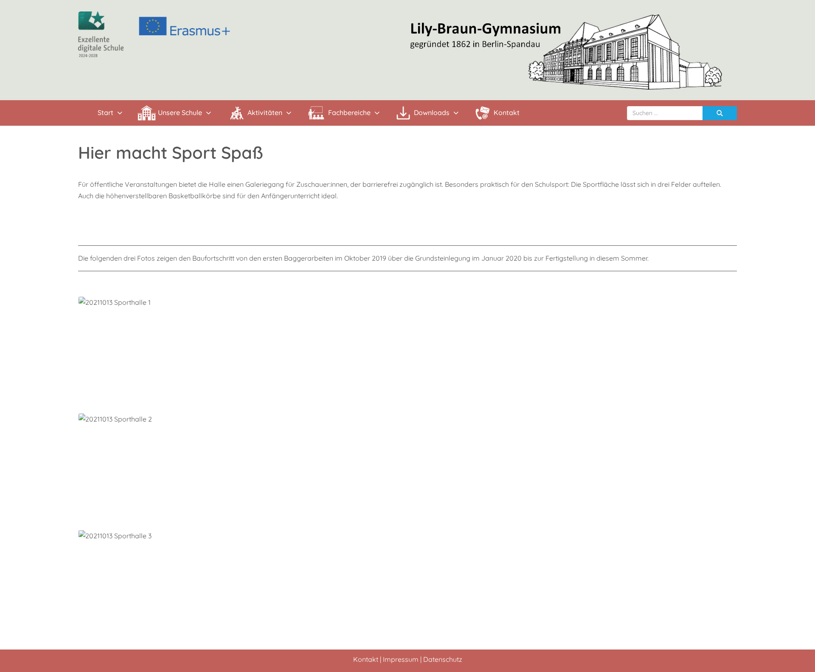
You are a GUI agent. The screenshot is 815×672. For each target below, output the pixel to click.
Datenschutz (442, 659)
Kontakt (365, 659)
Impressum (401, 659)
